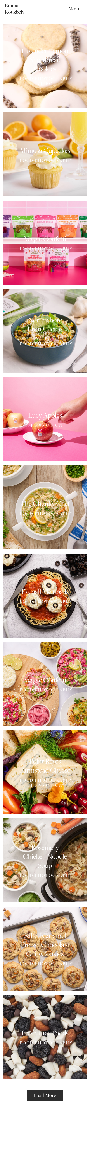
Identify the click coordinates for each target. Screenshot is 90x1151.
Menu (74, 9)
